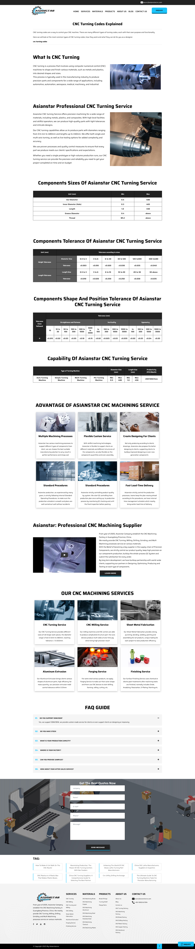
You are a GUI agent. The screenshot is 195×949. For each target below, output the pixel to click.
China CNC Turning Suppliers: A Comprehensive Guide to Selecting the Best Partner (81, 878)
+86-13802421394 (141, 902)
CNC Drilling (69, 911)
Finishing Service (140, 672)
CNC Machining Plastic (89, 928)
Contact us (119, 905)
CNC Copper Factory (122, 927)
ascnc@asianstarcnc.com (152, 2)
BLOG (130, 11)
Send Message (98, 847)
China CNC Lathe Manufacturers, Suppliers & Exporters (147, 866)
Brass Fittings (103, 899)
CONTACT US (141, 11)
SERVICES (85, 11)
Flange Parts (103, 905)
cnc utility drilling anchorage (114, 875)
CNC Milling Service (97, 625)
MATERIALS (97, 11)
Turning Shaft (103, 902)
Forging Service (97, 672)
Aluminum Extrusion (54, 672)
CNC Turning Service (54, 625)
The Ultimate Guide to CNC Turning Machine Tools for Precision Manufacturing (147, 878)
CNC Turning (70, 899)
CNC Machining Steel (89, 913)
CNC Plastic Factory (121, 924)
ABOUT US (121, 11)
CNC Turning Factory (122, 908)
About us (118, 899)
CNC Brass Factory (121, 917)
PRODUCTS (110, 11)
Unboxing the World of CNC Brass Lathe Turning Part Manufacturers (113, 868)
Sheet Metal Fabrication (140, 625)
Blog (117, 902)
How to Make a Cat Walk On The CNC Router (48, 866)
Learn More (110, 573)
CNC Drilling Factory (122, 920)
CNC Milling (69, 902)
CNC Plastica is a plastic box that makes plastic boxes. (47, 876)
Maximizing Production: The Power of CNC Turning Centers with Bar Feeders (80, 868)
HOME (76, 11)
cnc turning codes (40, 41)
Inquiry (187, 944)
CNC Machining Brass (89, 899)
